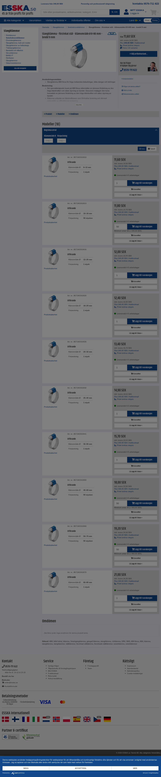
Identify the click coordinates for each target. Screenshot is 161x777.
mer (135, 768)
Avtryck (145, 773)
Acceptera (80, 768)
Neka (25, 768)
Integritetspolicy (153, 773)
